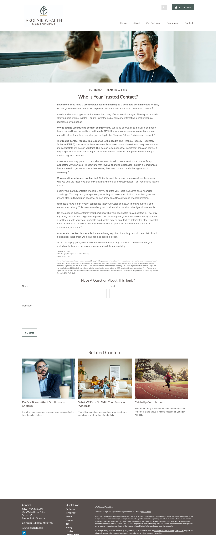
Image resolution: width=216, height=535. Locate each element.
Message (27, 305)
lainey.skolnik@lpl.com (32, 527)
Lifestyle (69, 531)
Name (25, 286)
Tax (67, 523)
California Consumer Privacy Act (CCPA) (169, 530)
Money (69, 527)
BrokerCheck (146, 511)
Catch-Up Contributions (150, 402)
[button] (123, 23)
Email (112, 286)
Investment (71, 512)
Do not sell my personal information (149, 533)
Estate (69, 516)
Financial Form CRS (105, 507)
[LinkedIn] (164, 7)
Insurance (70, 520)
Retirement (71, 509)
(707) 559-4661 (36, 509)
